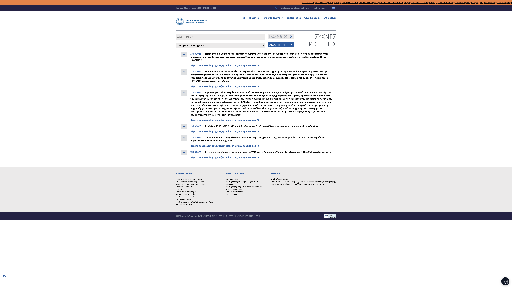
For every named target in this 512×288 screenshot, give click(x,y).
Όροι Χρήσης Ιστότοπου (234, 192)
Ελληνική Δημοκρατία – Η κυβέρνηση (189, 179)
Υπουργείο (254, 18)
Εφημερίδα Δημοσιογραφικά (186, 192)
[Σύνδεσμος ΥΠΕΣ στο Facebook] (207, 8)
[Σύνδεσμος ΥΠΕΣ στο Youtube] (211, 8)
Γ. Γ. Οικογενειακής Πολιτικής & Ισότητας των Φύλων (195, 202)
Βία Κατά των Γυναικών (184, 204)
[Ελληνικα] (333, 8)
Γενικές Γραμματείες (273, 18)
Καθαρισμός (278, 37)
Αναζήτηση (277, 45)
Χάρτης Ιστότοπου (232, 194)
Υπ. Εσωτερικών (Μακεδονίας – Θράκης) (190, 182)
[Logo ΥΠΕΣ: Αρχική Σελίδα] (200, 21)
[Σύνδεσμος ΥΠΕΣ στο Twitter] (204, 8)
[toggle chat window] (505, 281)
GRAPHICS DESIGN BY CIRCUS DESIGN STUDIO (245, 216)
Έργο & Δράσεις (312, 18)
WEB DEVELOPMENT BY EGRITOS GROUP (213, 216)
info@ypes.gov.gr (282, 179)
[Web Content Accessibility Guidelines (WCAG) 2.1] (299, 216)
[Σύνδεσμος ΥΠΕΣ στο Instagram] (214, 8)
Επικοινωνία (330, 18)
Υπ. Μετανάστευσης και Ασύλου (187, 197)
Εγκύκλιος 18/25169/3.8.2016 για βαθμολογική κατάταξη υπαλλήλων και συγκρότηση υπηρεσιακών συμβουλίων (254, 129)
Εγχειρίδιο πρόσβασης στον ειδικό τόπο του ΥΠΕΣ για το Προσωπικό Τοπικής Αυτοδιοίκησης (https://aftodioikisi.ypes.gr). (260, 155)
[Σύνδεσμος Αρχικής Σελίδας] (244, 18)
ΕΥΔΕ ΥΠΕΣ (179, 189)
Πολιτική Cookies (232, 179)
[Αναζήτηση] (276, 8)
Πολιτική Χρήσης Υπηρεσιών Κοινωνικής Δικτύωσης (244, 187)
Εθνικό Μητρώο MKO (183, 199)
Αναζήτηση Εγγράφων (315, 8)
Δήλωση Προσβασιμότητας (235, 189)
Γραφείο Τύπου (293, 18)
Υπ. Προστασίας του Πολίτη (185, 194)
